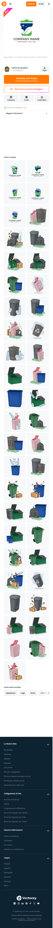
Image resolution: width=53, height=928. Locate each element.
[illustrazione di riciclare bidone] (15, 421)
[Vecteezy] (3, 3)
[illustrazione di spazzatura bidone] (15, 285)
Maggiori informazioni (14, 113)
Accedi (41, 4)
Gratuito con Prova (26, 79)
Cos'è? (25, 108)
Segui (45, 70)
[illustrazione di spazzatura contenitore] (15, 353)
